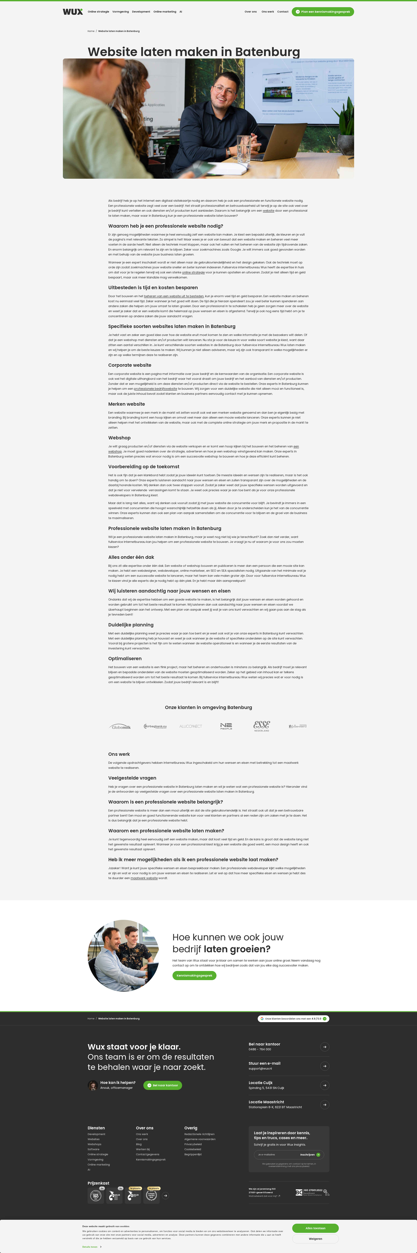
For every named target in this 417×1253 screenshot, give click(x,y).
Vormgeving (120, 12)
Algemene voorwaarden (200, 1139)
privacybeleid (302, 1166)
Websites (94, 1139)
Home (91, 31)
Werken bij (143, 1149)
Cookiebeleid (192, 1149)
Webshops (94, 1144)
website (268, 211)
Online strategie (98, 12)
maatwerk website (144, 878)
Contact (282, 12)
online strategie (193, 272)
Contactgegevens (147, 1154)
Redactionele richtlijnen (199, 1134)
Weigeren (315, 1238)
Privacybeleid (193, 1144)
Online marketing (164, 12)
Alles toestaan (315, 1228)
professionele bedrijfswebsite (155, 389)
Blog (139, 1144)
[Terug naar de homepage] (73, 12)
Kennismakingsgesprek (194, 975)
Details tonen (89, 1247)
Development (141, 12)
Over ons (251, 12)
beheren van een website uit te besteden (174, 296)
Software (93, 1149)
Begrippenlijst (193, 1154)
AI (181, 12)
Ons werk (268, 12)
